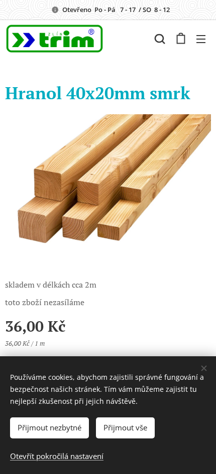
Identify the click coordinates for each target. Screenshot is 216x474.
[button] (160, 38)
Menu (201, 39)
